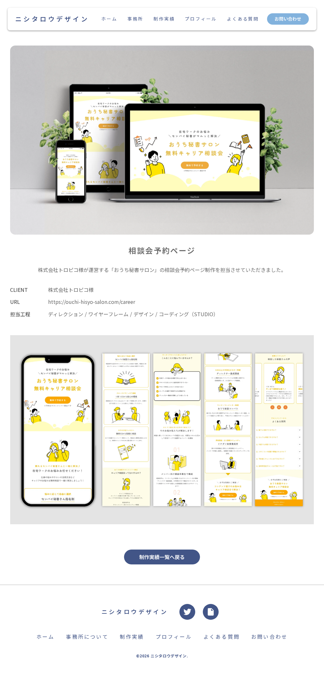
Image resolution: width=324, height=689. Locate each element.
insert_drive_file (210, 611)
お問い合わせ (288, 18)
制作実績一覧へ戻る (162, 557)
